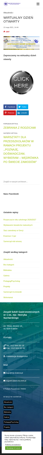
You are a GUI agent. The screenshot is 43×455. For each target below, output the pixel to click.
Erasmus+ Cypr (9, 236)
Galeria (6, 276)
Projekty (6, 287)
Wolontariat (8, 297)
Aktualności (8, 13)
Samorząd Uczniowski (12, 292)
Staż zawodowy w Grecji (13, 230)
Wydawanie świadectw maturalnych (18, 225)
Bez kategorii (8, 265)
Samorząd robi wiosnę (12, 241)
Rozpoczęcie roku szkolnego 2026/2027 (19, 220)
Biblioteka (7, 270)
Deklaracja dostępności (17, 356)
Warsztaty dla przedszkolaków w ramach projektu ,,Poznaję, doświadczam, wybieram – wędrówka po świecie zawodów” (20, 149)
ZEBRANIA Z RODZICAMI (19, 127)
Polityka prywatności (13, 445)
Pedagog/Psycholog (11, 281)
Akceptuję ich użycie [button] (13, 448)
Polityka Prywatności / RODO (15, 389)
